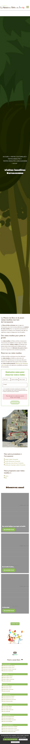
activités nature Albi (6, 691)
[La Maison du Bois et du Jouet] (12, 8)
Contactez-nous (25, 2)
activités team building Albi (7, 721)
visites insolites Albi (6, 711)
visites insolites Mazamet (7, 706)
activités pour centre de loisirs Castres (10, 728)
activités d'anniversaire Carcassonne (12, 461)
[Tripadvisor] (15, 655)
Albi (6, 478)
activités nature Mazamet (7, 686)
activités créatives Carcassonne (11, 459)
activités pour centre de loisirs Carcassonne (14, 463)
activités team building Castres (8, 718)
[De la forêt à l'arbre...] (15, 553)
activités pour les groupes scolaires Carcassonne (15, 465)
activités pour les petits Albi (8, 670)
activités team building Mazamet (8, 716)
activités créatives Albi (7, 681)
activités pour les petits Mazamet (9, 665)
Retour (15, 163)
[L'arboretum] (15, 594)
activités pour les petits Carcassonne (9, 669)
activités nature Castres (7, 687)
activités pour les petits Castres (8, 667)
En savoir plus (15, 742)
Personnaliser (23, 739)
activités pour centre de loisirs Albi (9, 731)
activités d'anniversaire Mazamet (8, 696)
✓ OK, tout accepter (10, 739)
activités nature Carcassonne (8, 689)
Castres (6, 476)
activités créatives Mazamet (8, 676)
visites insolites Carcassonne (8, 709)
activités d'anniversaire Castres (8, 697)
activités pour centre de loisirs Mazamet (10, 726)
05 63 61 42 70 (4, 1)
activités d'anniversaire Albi (8, 701)
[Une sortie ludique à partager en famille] (15, 513)
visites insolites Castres (7, 708)
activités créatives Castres (7, 677)
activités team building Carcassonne (9, 719)
